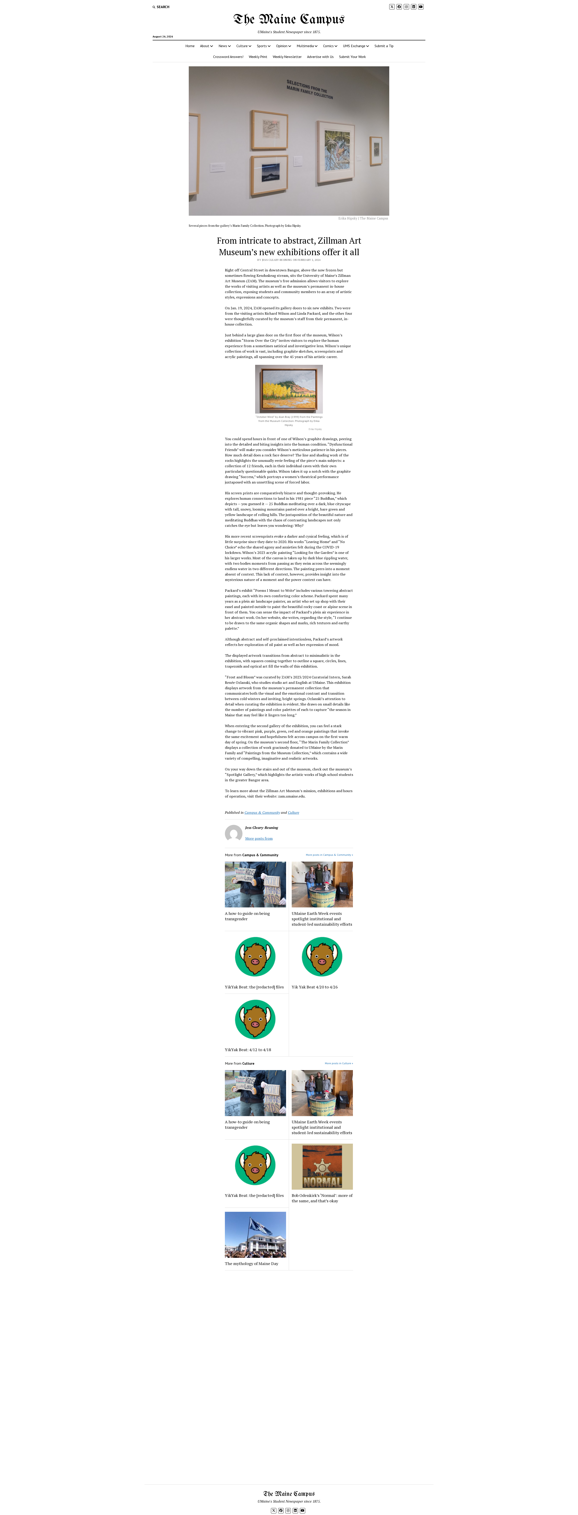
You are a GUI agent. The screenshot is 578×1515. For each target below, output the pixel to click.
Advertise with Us (320, 56)
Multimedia (305, 46)
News (223, 46)
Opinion (281, 46)
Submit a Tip (384, 46)
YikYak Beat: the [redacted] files (254, 987)
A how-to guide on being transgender (247, 916)
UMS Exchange (354, 46)
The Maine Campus (289, 20)
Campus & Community (262, 812)
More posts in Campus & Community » (329, 854)
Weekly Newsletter (287, 56)
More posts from (259, 838)
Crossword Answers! (228, 56)
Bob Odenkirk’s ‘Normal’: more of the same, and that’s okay (322, 1198)
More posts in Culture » (339, 1063)
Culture (242, 46)
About (204, 46)
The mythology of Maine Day (251, 1263)
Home (190, 46)
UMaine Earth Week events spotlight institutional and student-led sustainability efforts (322, 919)
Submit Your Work (352, 56)
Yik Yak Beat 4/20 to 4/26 (315, 987)
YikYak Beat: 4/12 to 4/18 (248, 1049)
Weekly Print (258, 56)
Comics (328, 46)
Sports (262, 46)
